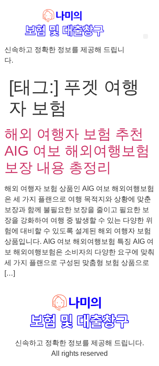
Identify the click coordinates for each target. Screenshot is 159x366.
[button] (145, 36)
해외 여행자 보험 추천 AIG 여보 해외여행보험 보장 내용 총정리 (77, 151)
